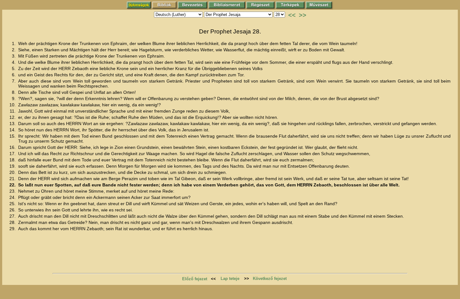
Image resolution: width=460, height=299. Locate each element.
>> (302, 15)
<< (292, 15)
